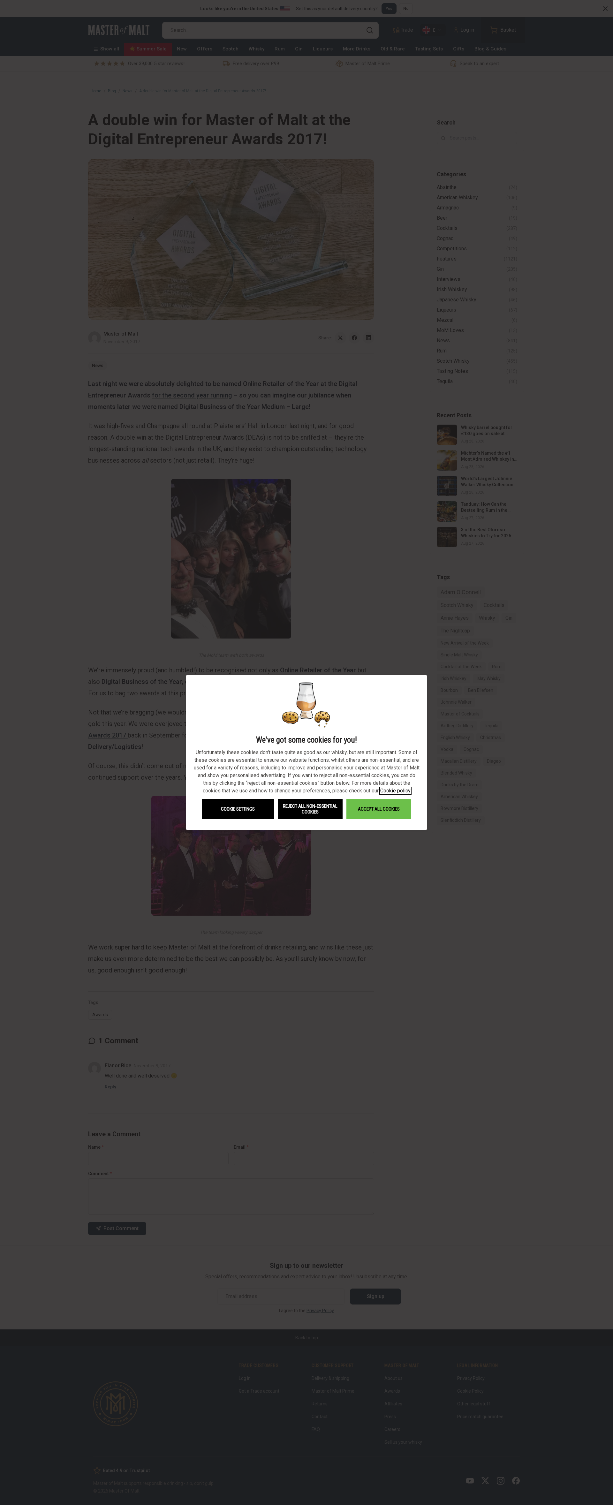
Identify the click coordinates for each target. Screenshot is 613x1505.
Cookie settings (238, 809)
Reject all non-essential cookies (310, 809)
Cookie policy (395, 791)
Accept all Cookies (379, 809)
